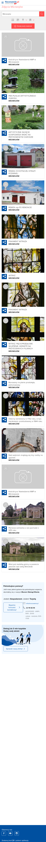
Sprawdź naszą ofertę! (14, 649)
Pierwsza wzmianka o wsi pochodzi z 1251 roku (24, 529)
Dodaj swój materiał (24, 26)
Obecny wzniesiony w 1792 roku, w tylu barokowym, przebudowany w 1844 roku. (25, 419)
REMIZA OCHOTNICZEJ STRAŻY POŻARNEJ (22, 172)
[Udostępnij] (4, 60)
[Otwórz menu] (2, 2)
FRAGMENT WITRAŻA (18, 241)
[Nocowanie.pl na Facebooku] (4, 833)
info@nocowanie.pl (32, 603)
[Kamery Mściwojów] (18, 20)
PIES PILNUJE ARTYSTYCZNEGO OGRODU (22, 96)
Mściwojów (14, 64)
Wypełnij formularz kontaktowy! (11, 607)
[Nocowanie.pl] (12, 2)
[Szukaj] (41, 14)
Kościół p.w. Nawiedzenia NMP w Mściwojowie (22, 60)
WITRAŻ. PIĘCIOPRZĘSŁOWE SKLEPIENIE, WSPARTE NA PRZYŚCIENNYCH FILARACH (21, 346)
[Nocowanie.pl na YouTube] (10, 833)
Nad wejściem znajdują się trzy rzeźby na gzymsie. (26, 456)
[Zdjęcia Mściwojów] (13, 20)
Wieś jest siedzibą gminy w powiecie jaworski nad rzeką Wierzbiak (24, 565)
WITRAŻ (12, 275)
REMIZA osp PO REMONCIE (20, 207)
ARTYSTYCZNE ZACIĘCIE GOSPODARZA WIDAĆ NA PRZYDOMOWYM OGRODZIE (21, 134)
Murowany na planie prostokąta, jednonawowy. (22, 383)
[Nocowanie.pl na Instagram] (17, 833)
